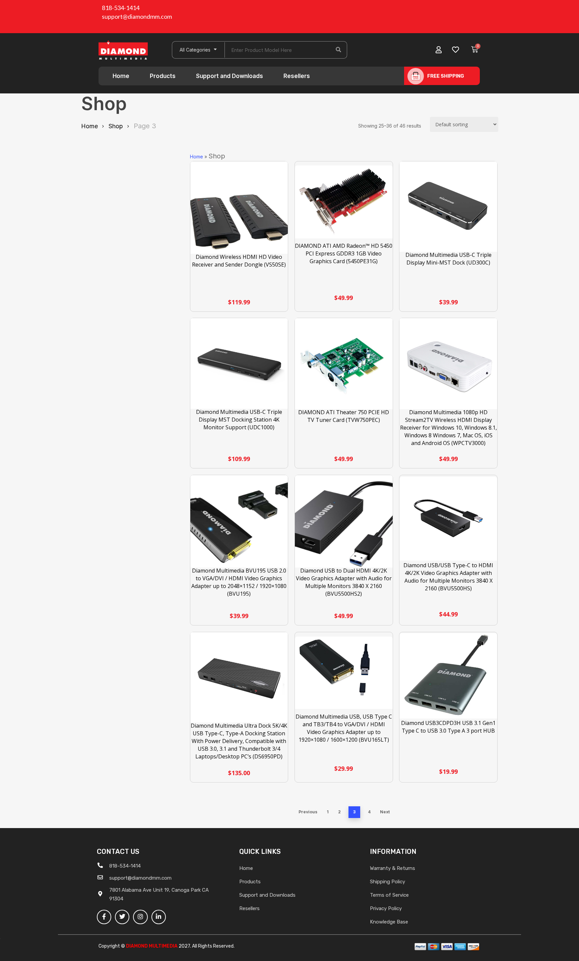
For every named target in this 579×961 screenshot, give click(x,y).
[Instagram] (140, 917)
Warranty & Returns (392, 868)
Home (121, 76)
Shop (116, 126)
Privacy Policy (386, 908)
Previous (308, 811)
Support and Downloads (229, 76)
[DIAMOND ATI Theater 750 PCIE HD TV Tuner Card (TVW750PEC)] (344, 364)
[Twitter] (122, 917)
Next (385, 811)
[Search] (338, 50)
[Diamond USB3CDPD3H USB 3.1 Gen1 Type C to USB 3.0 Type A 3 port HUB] (448, 675)
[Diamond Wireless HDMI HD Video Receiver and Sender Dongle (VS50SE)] (239, 210)
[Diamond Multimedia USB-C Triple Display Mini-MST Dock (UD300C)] (448, 207)
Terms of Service (389, 895)
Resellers (296, 76)
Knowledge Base (389, 922)
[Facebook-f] (104, 917)
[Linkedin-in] (158, 917)
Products (163, 76)
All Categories (195, 50)
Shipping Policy (387, 882)
